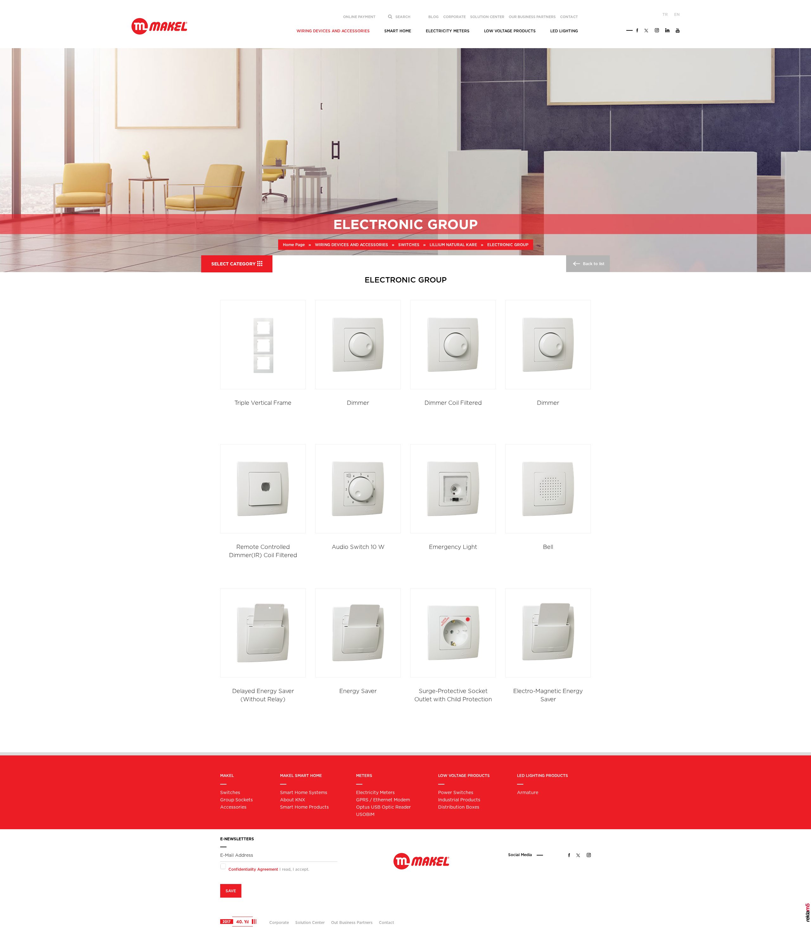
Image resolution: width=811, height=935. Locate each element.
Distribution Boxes (458, 807)
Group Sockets (236, 800)
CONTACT (569, 16)
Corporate (279, 922)
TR (665, 14)
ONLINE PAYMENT (359, 16)
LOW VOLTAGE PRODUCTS (510, 31)
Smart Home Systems (303, 792)
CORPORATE (454, 16)
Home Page (294, 244)
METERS (364, 775)
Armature (527, 792)
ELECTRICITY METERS (447, 31)
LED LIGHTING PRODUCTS (542, 775)
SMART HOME (397, 31)
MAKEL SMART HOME (301, 775)
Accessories (233, 807)
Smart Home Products (304, 807)
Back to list (593, 263)
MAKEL (227, 775)
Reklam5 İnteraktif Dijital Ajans (808, 912)
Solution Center (310, 922)
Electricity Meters (375, 792)
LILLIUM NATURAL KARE (453, 244)
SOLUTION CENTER (487, 16)
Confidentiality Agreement (253, 869)
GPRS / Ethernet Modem (383, 800)
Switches (230, 792)
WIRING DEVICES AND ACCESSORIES (333, 31)
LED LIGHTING (564, 31)
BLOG (433, 16)
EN (677, 14)
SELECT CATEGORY (233, 264)
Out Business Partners (352, 922)
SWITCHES (408, 244)
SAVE (231, 891)
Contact (386, 922)
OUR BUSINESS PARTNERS (532, 16)
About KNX (292, 800)
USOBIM (365, 814)
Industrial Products (459, 800)
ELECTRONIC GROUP (507, 244)
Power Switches (455, 792)
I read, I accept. (268, 869)
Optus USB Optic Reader (383, 807)
